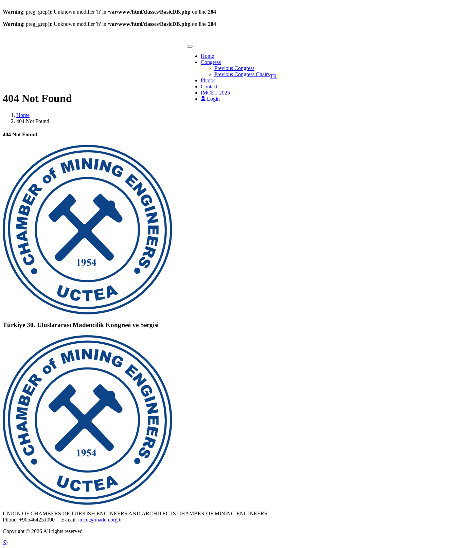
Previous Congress (234, 68)
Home (207, 56)
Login (213, 99)
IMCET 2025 (215, 93)
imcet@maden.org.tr (100, 520)
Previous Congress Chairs (242, 74)
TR (273, 76)
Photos (208, 80)
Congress (211, 62)
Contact (209, 86)
